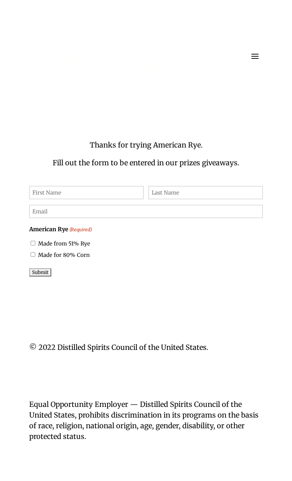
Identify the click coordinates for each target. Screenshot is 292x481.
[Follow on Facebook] (257, 369)
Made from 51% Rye (64, 243)
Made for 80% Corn (64, 255)
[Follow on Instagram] (243, 369)
